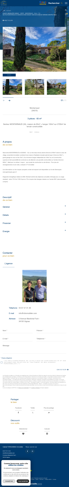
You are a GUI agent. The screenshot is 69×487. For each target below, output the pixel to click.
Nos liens (42, 479)
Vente (22, 13)
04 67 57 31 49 (25, 308)
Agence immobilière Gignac (11, 13)
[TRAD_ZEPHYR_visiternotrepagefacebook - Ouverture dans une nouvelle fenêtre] (27, 451)
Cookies (54, 479)
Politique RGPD (48, 479)
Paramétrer (9, 481)
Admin (37, 479)
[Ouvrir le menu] (66, 3)
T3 (39, 13)
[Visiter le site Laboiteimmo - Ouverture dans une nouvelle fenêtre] (34, 483)
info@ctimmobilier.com (28, 313)
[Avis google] (43, 4)
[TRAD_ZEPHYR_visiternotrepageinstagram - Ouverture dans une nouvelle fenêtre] (32, 451)
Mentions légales (30, 479)
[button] (9, 100)
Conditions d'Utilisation (35, 387)
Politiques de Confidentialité (23, 387)
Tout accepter (23, 481)
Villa (35, 13)
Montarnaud (29, 13)
